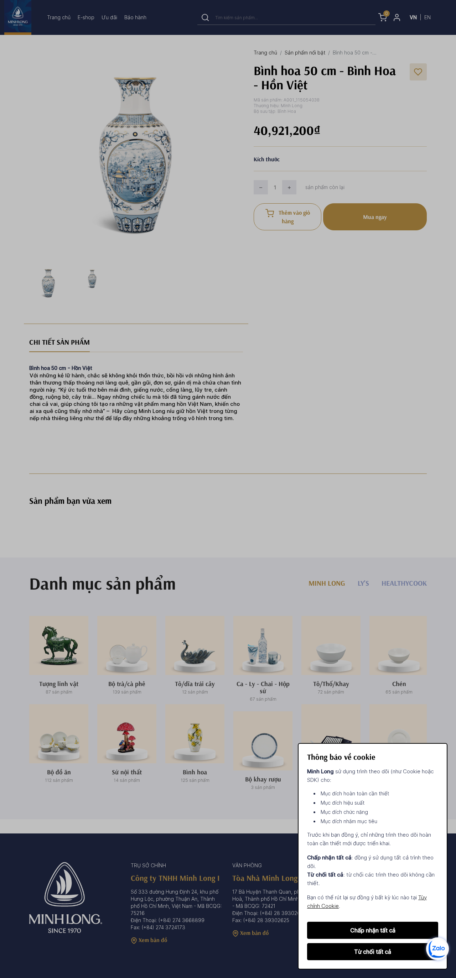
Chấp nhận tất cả (372, 930)
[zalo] (437, 948)
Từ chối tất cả (372, 951)
